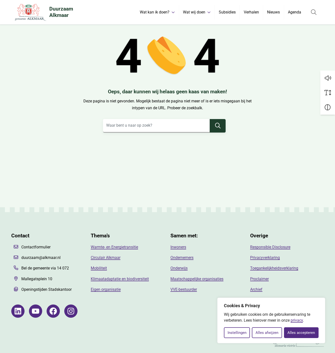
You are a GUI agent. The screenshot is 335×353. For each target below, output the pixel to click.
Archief (256, 289)
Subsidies (227, 12)
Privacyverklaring (265, 257)
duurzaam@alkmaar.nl (41, 257)
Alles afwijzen (267, 332)
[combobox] (164, 126)
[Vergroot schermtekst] (327, 92)
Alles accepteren (301, 332)
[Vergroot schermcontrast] (327, 107)
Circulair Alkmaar (105, 257)
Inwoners (178, 247)
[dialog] (271, 320)
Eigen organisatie (106, 289)
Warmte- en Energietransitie (114, 247)
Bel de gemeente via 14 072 (45, 268)
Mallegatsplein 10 (36, 279)
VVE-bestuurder (183, 289)
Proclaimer (259, 279)
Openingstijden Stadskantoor (46, 289)
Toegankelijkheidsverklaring (274, 268)
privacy (297, 320)
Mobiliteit (99, 268)
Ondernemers (181, 257)
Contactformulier (36, 247)
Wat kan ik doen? (154, 12)
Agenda (294, 12)
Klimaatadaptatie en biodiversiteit (120, 279)
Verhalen (251, 12)
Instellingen (237, 332)
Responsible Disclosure (270, 247)
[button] (327, 78)
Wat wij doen (194, 12)
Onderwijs (179, 268)
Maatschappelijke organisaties (196, 279)
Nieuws (273, 12)
